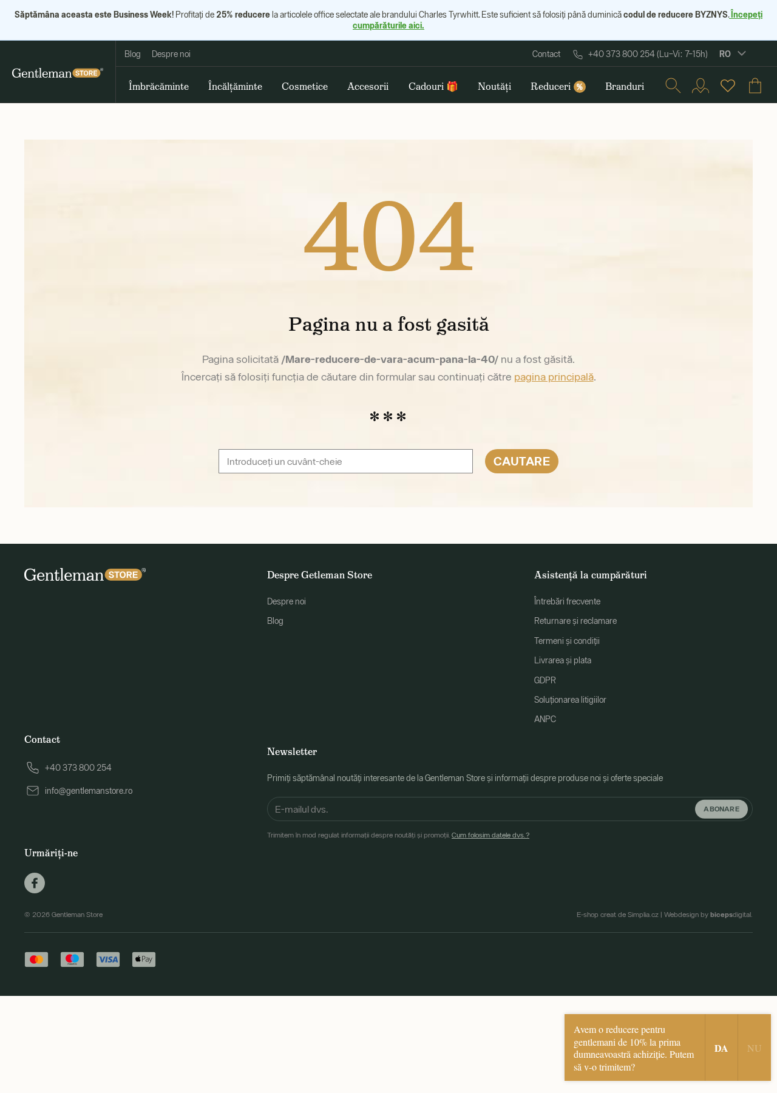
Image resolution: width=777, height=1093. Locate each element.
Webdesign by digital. (708, 914)
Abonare (721, 808)
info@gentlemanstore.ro (88, 791)
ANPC (545, 719)
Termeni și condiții (567, 641)
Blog (132, 54)
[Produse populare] (728, 85)
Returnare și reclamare (575, 621)
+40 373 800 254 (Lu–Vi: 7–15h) (648, 54)
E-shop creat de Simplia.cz (618, 914)
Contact (546, 54)
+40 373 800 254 (78, 768)
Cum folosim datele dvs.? (490, 835)
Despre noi (171, 54)
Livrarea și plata (562, 660)
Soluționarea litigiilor (570, 700)
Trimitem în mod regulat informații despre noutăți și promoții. (398, 835)
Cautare (522, 461)
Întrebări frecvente (567, 601)
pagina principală (554, 376)
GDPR (545, 680)
